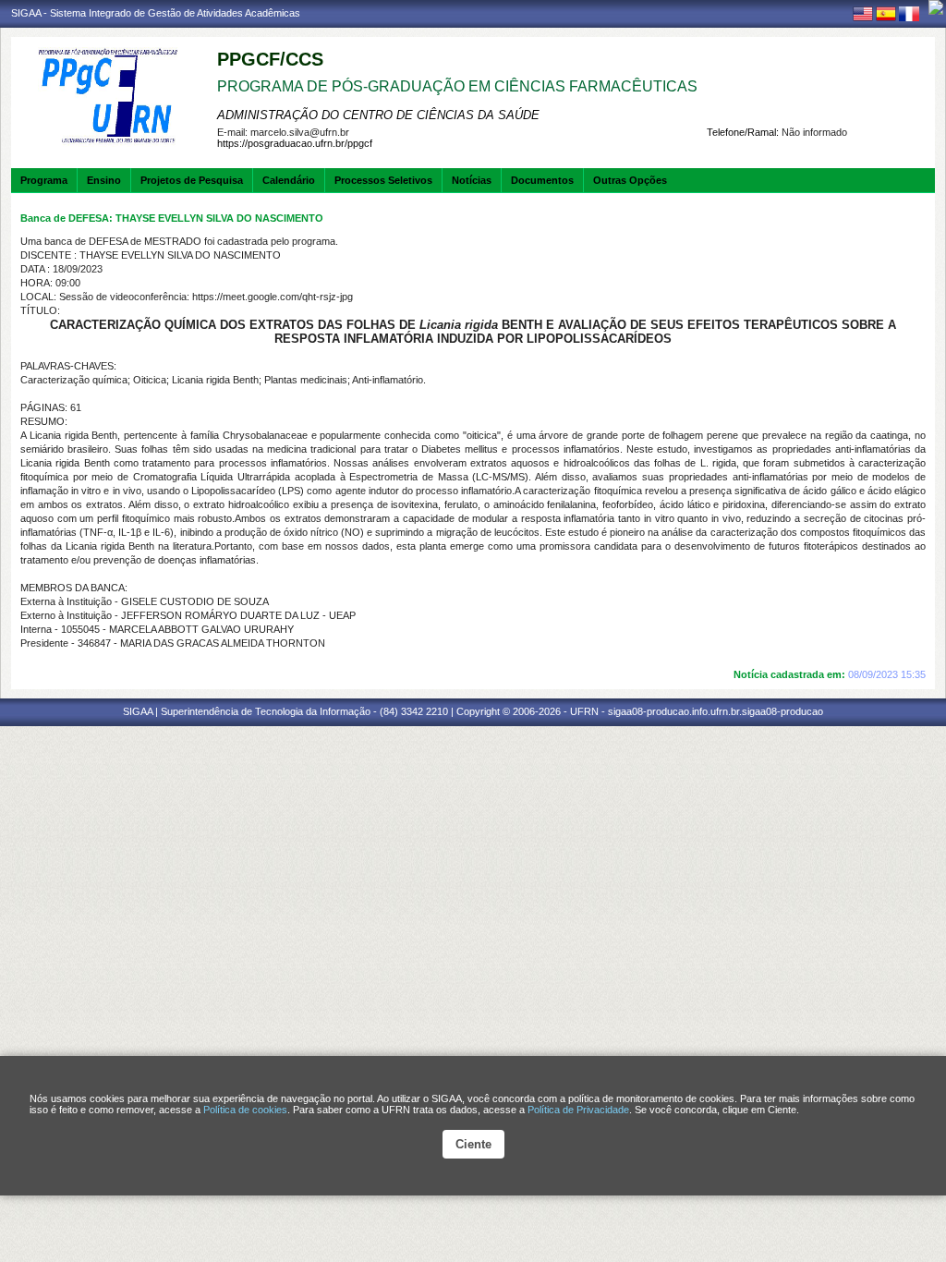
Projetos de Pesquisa (191, 180)
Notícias (471, 180)
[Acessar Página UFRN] (935, 7)
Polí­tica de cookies (245, 1109)
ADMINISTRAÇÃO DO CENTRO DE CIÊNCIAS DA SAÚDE (378, 115)
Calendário (288, 180)
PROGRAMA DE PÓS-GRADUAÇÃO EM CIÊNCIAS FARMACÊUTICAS (457, 86)
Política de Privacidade (578, 1109)
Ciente (473, 1144)
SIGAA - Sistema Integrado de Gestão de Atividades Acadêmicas (155, 12)
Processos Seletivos (383, 180)
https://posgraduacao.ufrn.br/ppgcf (294, 143)
